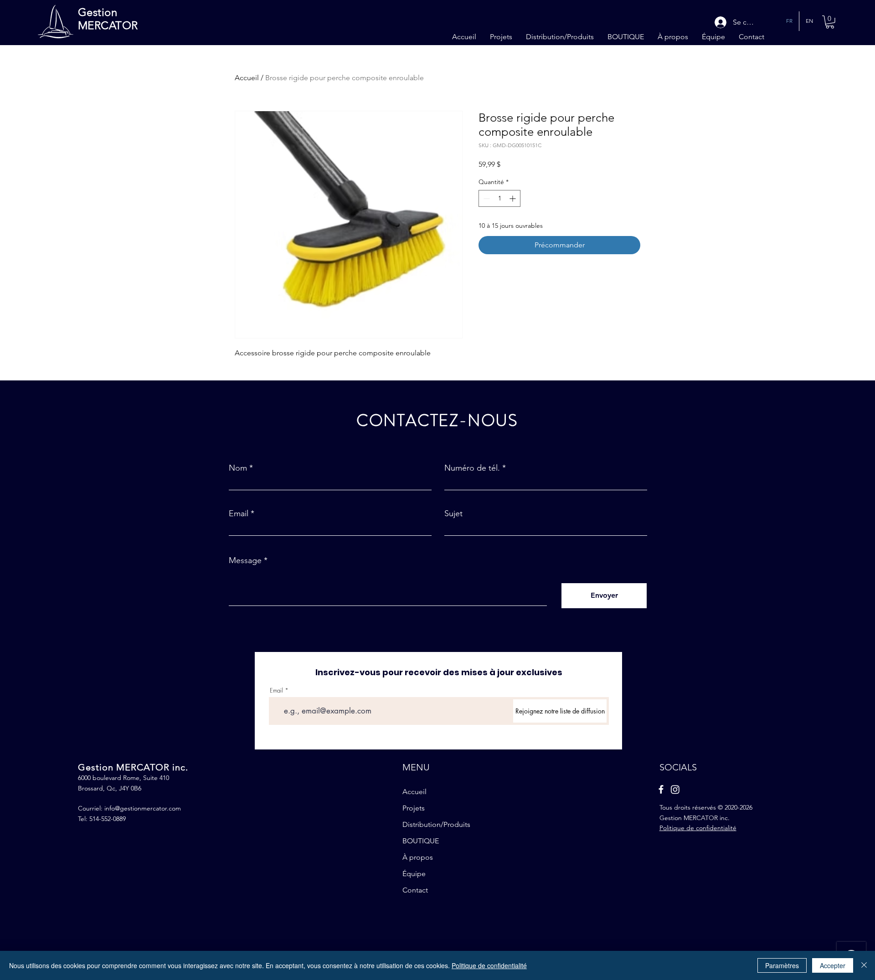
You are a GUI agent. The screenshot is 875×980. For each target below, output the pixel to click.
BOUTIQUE (420, 840)
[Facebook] (661, 789)
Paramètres (782, 965)
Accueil (247, 77)
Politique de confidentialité (489, 965)
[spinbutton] (499, 198)
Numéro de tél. (472, 468)
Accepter (832, 965)
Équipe (414, 873)
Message (245, 560)
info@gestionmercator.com (142, 808)
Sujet (453, 513)
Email (238, 513)
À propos (417, 857)
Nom (238, 468)
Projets (413, 808)
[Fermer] (864, 965)
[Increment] (513, 198)
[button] (830, 22)
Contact (415, 890)
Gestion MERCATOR (108, 18)
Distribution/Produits (436, 824)
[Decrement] (485, 198)
